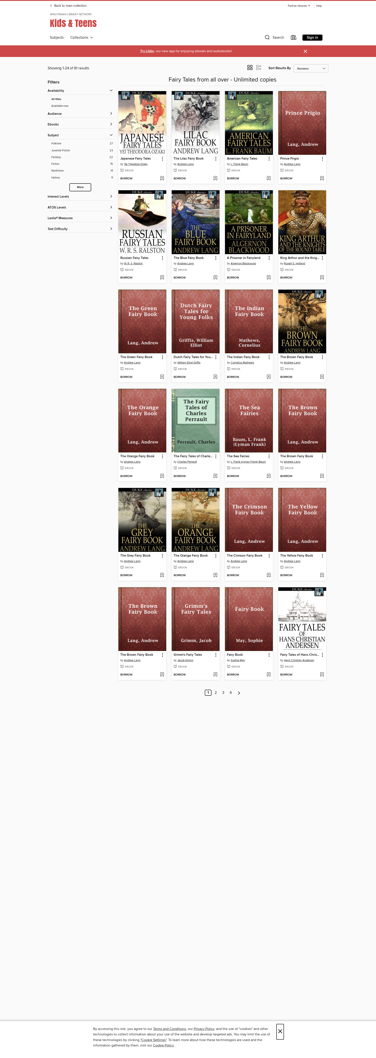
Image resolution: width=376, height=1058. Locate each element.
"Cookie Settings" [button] (153, 1040)
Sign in (312, 37)
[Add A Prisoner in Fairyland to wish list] (268, 278)
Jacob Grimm (185, 660)
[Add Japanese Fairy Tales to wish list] (162, 179)
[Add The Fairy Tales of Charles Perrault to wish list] (215, 476)
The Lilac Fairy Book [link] (189, 159)
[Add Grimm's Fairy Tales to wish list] (215, 675)
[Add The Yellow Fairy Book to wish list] (322, 575)
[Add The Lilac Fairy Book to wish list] (215, 179)
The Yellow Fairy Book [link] (296, 556)
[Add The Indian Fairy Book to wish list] (268, 377)
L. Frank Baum (239, 164)
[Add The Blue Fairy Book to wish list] (215, 278)
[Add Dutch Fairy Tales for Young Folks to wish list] (215, 377)
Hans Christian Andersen (299, 660)
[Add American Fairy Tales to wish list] (268, 179)
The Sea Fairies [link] (238, 456)
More (80, 187)
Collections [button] (80, 37)
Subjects (57, 37)
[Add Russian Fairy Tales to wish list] (162, 278)
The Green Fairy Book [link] (136, 357)
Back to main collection (70, 6)
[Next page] (239, 692)
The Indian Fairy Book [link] (243, 357)
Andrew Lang (185, 164)
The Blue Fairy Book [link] (189, 258)
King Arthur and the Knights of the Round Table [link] (300, 258)
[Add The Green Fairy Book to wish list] (162, 377)
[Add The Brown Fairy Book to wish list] (322, 377)
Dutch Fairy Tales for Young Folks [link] (193, 357)
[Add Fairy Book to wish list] (268, 675)
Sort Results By (280, 68)
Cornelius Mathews (242, 362)
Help (319, 6)
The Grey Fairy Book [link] (135, 556)
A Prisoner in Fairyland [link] (243, 258)
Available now (60, 106)
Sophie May (238, 660)
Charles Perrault (187, 462)
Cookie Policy (163, 1045)
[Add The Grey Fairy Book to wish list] (162, 575)
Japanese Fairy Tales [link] (135, 159)
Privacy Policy (204, 1029)
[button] (299, 6)
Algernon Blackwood (243, 263)
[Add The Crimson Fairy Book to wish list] (268, 575)
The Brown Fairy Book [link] (296, 357)
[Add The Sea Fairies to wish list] (268, 476)
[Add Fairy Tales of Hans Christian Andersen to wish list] (322, 675)
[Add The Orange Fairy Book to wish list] (162, 476)
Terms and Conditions (169, 1029)
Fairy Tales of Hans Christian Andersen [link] (300, 655)
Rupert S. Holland (294, 263)
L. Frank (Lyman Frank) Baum (248, 462)
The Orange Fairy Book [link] (137, 456)
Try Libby (147, 51)
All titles (56, 99)
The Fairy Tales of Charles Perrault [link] (193, 456)
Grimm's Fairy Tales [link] (188, 655)
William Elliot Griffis (188, 362)
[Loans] (293, 38)
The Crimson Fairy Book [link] (244, 556)
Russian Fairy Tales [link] (134, 258)
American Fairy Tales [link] (242, 159)
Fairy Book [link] (235, 655)
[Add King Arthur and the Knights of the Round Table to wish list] (322, 278)
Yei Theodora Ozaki (136, 164)
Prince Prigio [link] (289, 159)
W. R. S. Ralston (133, 263)
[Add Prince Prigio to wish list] (322, 179)
